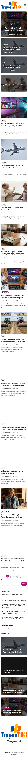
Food (3, 555)
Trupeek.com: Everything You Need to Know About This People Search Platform (13, 385)
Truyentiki (14, 741)
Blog (3, 248)
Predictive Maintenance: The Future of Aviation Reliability (12, 595)
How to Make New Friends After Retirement (14, 600)
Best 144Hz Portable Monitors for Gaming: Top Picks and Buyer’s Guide (12, 298)
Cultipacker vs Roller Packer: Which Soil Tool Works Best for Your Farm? (13, 618)
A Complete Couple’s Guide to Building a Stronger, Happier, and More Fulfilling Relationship (12, 254)
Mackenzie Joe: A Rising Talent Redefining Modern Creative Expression (11, 517)
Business (6, 44)
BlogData (21, 752)
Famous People (5, 511)
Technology (14, 24)
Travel (3, 120)
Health (5, 81)
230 (17, 576)
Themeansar (14, 754)
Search (3, 580)
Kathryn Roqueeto (10, 34)
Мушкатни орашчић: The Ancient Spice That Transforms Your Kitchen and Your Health (13, 561)
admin (5, 52)
